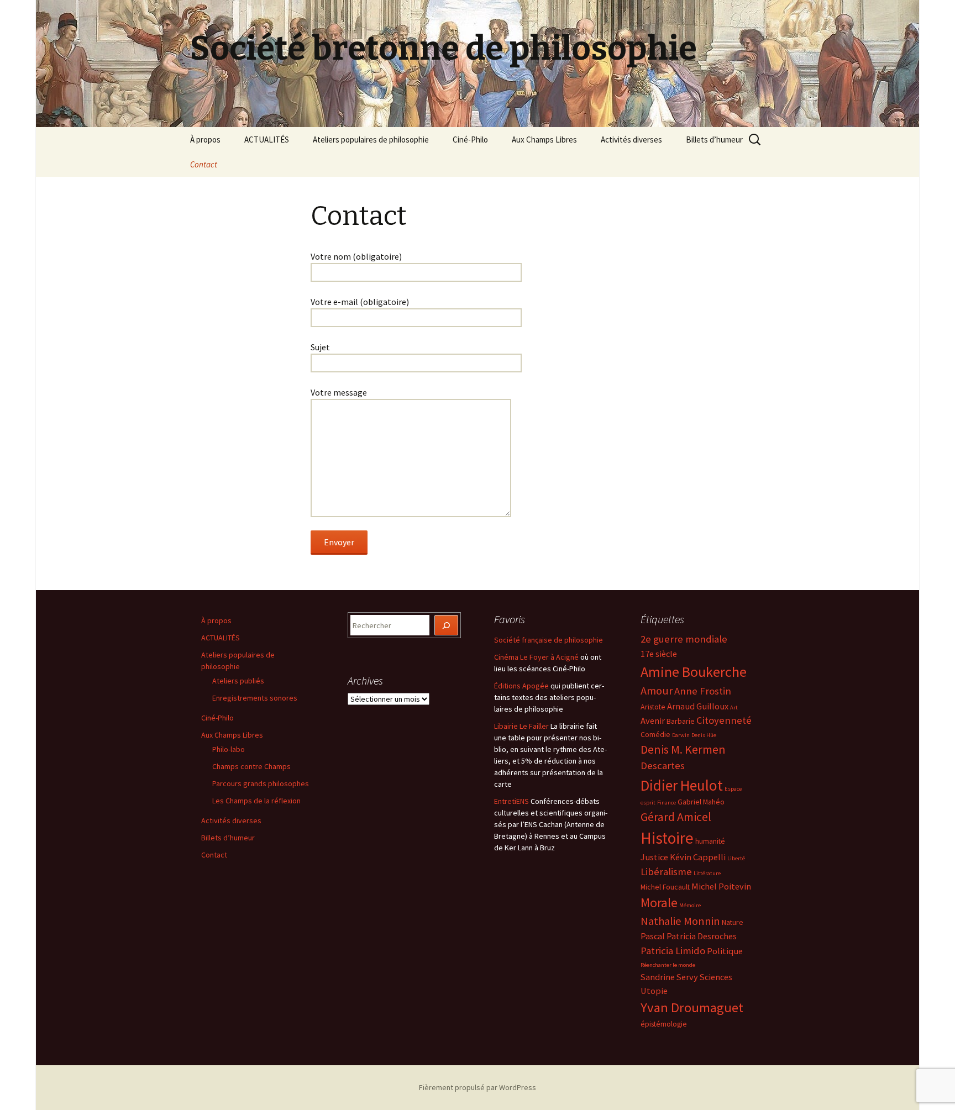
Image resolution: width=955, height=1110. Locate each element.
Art (734, 707)
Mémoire (690, 905)
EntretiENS (511, 801)
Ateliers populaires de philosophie (371, 139)
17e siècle (659, 653)
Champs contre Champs (251, 766)
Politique (725, 950)
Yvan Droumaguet (692, 1007)
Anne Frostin (702, 691)
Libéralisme (666, 871)
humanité (710, 841)
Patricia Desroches (702, 935)
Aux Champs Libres (544, 139)
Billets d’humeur (714, 139)
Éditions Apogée (521, 686)
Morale (659, 903)
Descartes (663, 765)
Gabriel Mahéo (701, 802)
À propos (205, 139)
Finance (666, 802)
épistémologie (664, 1024)
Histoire (667, 838)
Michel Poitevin (721, 886)
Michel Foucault (665, 887)
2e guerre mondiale (684, 639)
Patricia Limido (673, 950)
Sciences (716, 976)
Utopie (654, 990)
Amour (657, 690)
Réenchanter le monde (668, 965)
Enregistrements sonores (254, 698)
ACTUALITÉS (266, 139)
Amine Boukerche (694, 671)
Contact (203, 164)
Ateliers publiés (238, 681)
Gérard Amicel (676, 816)
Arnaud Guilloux (697, 706)
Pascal (653, 935)
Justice (654, 856)
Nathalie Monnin (680, 921)
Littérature (707, 873)
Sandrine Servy (669, 976)
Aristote (653, 707)
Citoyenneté (724, 720)
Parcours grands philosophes (260, 783)
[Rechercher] (446, 625)
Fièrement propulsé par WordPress (477, 1087)
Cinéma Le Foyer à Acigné (536, 657)
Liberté (736, 858)
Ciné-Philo (470, 139)
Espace (733, 788)
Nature (732, 922)
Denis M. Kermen (683, 749)
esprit (648, 802)
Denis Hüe (703, 735)
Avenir (653, 720)
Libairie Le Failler (521, 726)
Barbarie (681, 721)
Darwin (681, 735)
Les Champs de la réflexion (256, 801)
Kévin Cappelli (698, 856)
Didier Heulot (682, 785)
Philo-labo (228, 749)
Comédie (655, 734)
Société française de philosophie (548, 640)
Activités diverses (631, 139)
